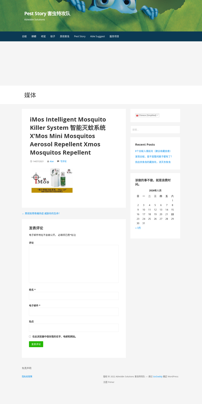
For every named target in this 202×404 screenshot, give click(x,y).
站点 (31, 321)
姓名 (32, 289)
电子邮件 (34, 305)
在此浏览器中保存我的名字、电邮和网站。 (54, 336)
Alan (52, 161)
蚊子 (52, 36)
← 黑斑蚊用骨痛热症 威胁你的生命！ (41, 213)
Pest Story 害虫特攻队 (47, 13)
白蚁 (24, 36)
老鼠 (43, 36)
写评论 (63, 161)
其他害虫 (64, 36)
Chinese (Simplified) (147, 115)
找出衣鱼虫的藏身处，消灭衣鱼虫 (153, 162)
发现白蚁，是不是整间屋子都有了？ (154, 156)
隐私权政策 (27, 376)
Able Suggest (97, 36)
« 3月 (138, 227)
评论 (31, 242)
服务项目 (114, 36)
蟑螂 (33, 36)
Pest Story (79, 36)
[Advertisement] (101, 63)
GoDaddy (157, 376)
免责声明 (26, 368)
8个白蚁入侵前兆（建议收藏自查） (153, 151)
